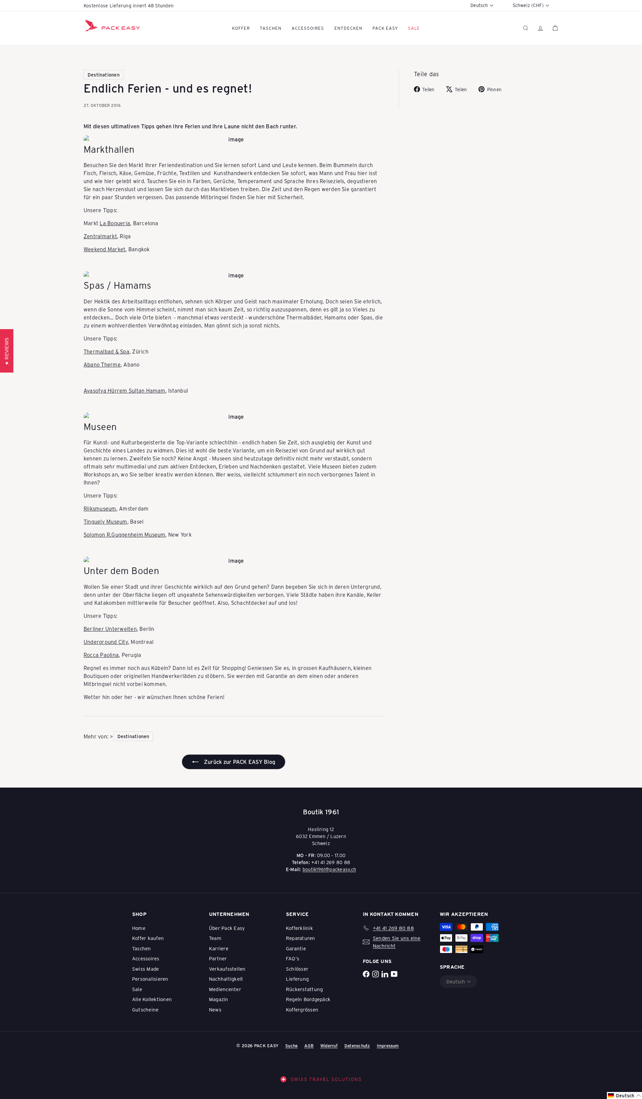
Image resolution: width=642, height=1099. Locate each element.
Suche (291, 1045)
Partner (218, 958)
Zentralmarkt (100, 236)
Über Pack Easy (227, 928)
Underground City (106, 641)
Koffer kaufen (148, 938)
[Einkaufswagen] (555, 28)
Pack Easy (385, 28)
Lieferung (297, 978)
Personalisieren (150, 978)
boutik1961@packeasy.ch (329, 869)
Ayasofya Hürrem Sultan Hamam (125, 390)
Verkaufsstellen (227, 968)
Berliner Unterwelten (110, 628)
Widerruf (329, 1045)
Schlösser (297, 968)
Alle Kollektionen (152, 999)
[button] (624, 1095)
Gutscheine (145, 1009)
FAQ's (292, 958)
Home (138, 928)
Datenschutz (357, 1045)
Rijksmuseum (100, 508)
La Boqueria (115, 223)
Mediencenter (225, 989)
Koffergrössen (302, 1009)
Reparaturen (300, 938)
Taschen (271, 28)
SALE (414, 28)
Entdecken (348, 28)
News (215, 1009)
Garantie (296, 948)
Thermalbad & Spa (106, 351)
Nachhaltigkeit (226, 978)
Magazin (218, 999)
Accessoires (308, 28)
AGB (309, 1045)
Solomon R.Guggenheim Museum (124, 534)
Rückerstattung (304, 989)
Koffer (241, 28)
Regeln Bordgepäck (308, 999)
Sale (137, 989)
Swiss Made (145, 968)
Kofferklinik (299, 928)
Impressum (388, 1045)
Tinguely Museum (105, 521)
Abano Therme (102, 364)
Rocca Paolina (101, 654)
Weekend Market (104, 249)
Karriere (218, 948)
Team (215, 938)
